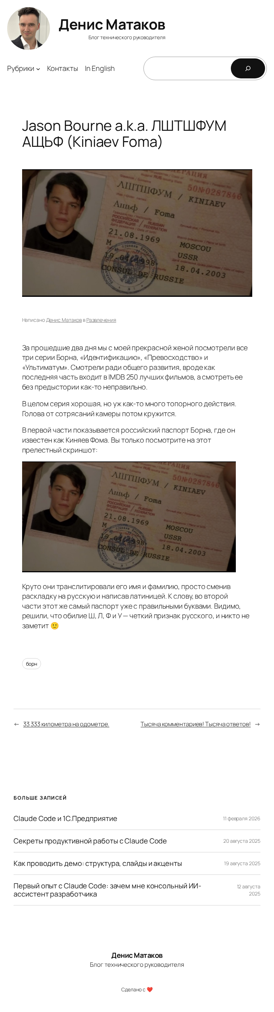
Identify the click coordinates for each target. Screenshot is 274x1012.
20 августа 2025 (241, 840)
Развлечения (101, 319)
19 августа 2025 (242, 863)
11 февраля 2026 (241, 818)
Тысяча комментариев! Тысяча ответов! (195, 724)
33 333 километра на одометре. (66, 724)
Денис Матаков (112, 24)
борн (31, 663)
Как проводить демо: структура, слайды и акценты (98, 863)
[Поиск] (248, 68)
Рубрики (20, 68)
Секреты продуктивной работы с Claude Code (90, 841)
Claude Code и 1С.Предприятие (65, 818)
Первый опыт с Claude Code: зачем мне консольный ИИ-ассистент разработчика (107, 890)
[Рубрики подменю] (38, 68)
